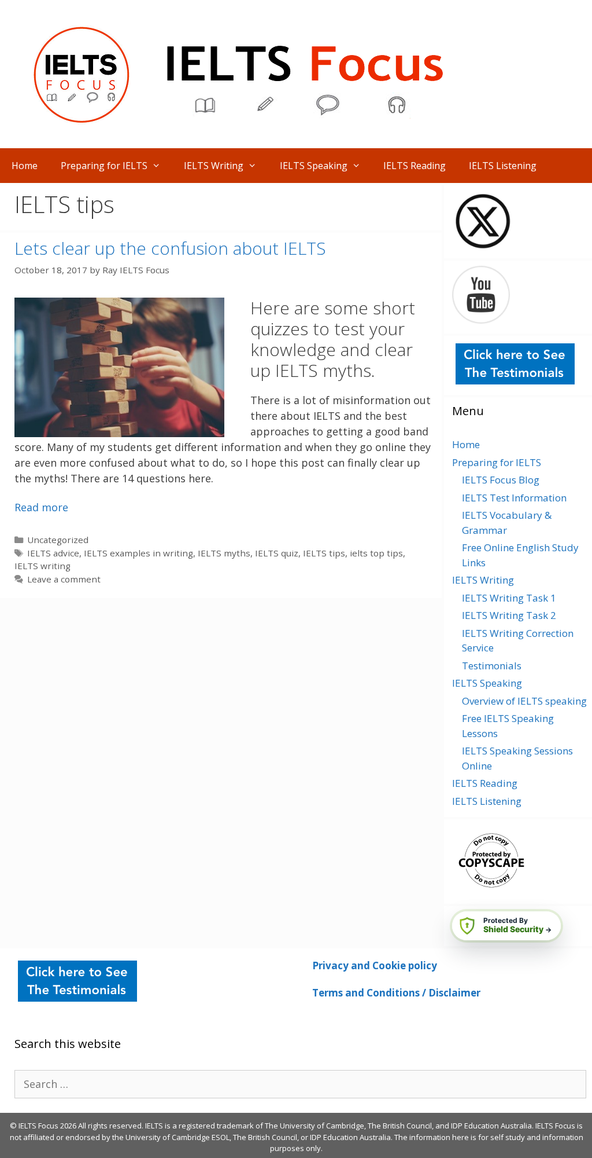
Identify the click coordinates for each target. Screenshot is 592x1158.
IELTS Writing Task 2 (509, 615)
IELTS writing (42, 565)
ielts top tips (376, 553)
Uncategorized (57, 539)
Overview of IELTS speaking (524, 701)
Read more (41, 507)
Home (25, 165)
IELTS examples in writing (138, 553)
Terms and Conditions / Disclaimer (396, 992)
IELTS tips (324, 553)
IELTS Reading (414, 165)
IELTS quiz (276, 553)
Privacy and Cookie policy (374, 965)
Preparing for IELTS (104, 165)
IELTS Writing (213, 165)
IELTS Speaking (313, 165)
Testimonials (491, 665)
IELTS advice (53, 553)
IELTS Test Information (514, 497)
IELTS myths (224, 553)
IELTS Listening (502, 165)
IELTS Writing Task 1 (509, 597)
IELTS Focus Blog (500, 479)
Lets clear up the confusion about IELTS (170, 248)
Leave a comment (64, 579)
